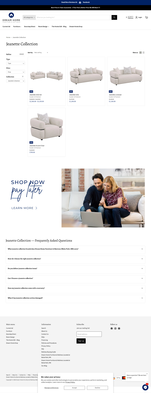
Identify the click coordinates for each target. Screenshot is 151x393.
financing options (23, 283)
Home (8, 37)
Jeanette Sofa (74, 95)
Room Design (43, 26)
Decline (97, 388)
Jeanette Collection (14, 81)
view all (22, 54)
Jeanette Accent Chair (36, 146)
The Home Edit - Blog (59, 26)
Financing (44, 340)
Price (8, 68)
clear (23, 77)
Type (8, 59)
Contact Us (44, 334)
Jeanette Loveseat (115, 95)
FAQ (42, 349)
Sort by (30, 52)
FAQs (42, 337)
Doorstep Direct (29, 26)
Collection (10, 77)
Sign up (81, 341)
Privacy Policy (45, 346)
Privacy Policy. (70, 382)
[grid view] (140, 52)
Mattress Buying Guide (48, 352)
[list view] (143, 52)
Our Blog (44, 366)
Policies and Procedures (48, 343)
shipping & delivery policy (118, 273)
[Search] (114, 17)
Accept (74, 388)
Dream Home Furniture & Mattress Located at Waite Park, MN (23, 377)
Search (43, 328)
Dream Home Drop (75, 26)
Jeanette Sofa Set (35, 95)
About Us (44, 331)
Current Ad (6, 26)
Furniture (16, 26)
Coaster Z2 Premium (35, 97)
